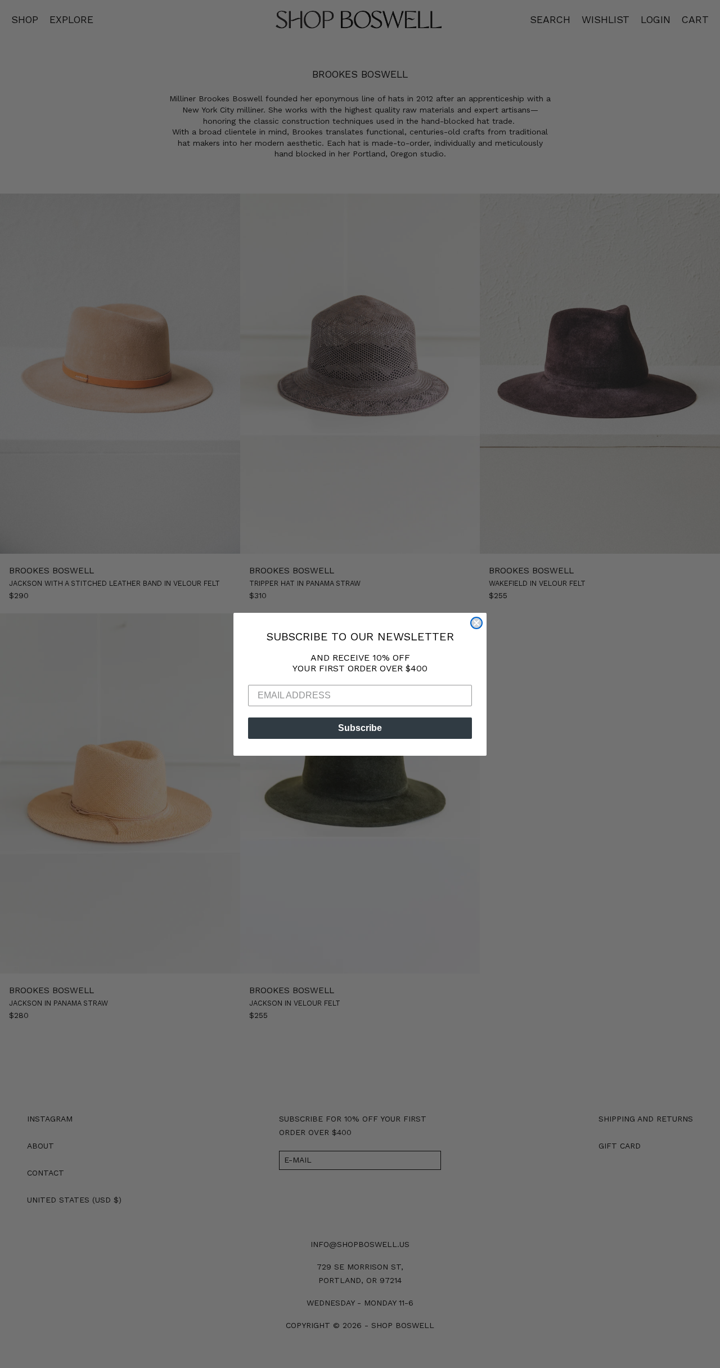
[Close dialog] (476, 623)
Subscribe (360, 728)
